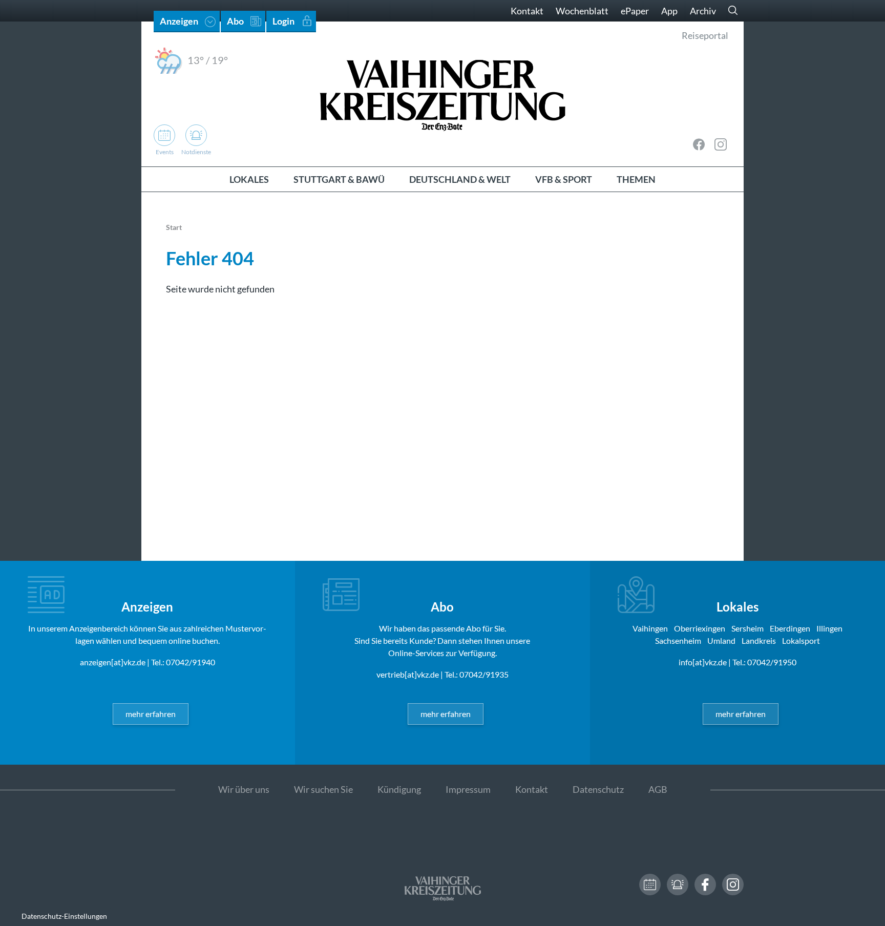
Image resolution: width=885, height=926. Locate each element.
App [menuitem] (669, 10)
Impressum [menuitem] (468, 789)
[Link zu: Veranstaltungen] (650, 884)
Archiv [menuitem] (703, 10)
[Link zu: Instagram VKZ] (720, 144)
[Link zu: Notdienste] (677, 884)
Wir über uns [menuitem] (243, 789)
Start (174, 227)
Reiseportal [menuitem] (705, 35)
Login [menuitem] (283, 21)
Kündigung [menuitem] (399, 789)
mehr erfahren (150, 714)
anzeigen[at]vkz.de (112, 662)
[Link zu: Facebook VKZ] (699, 144)
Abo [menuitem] (235, 21)
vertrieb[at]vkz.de (407, 674)
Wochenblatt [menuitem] (582, 10)
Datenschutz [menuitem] (598, 789)
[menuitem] (249, 179)
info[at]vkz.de (703, 662)
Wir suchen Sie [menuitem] (323, 789)
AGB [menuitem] (657, 789)
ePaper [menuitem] (635, 10)
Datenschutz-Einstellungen (64, 916)
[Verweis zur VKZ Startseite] (442, 94)
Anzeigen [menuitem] (179, 21)
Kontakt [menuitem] (527, 10)
